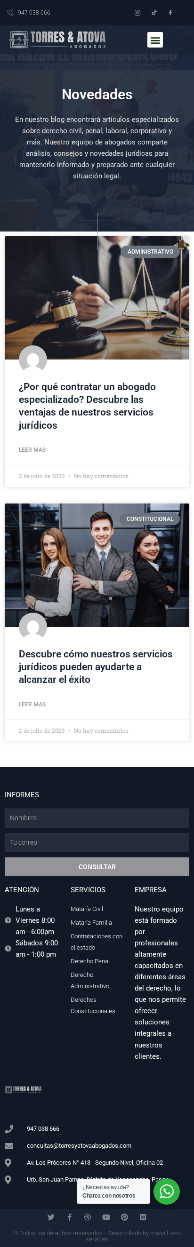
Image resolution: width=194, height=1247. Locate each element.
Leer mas (32, 450)
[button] (155, 40)
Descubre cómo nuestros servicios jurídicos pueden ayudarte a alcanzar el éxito (96, 667)
